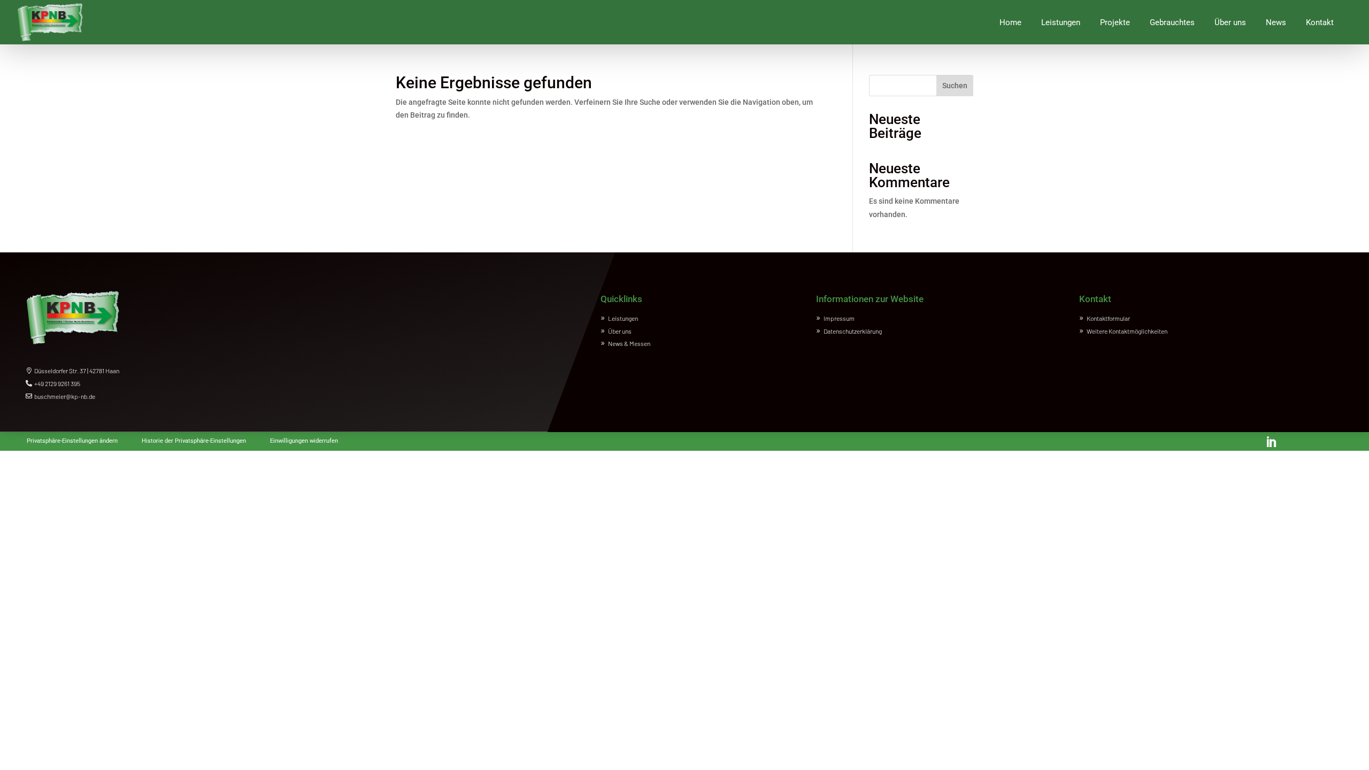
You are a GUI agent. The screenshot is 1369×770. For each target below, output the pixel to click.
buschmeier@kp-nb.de (64, 396)
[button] (72, 439)
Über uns (620, 331)
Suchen (954, 85)
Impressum (839, 318)
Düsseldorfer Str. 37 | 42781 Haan (76, 370)
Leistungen (623, 318)
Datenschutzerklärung (853, 331)
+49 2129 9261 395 (57, 383)
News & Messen (629, 343)
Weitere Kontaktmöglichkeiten (1127, 331)
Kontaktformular (1108, 318)
